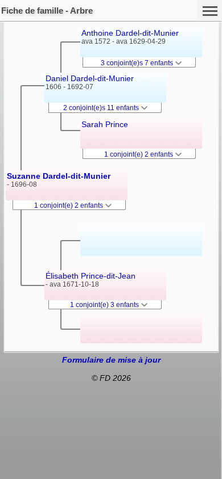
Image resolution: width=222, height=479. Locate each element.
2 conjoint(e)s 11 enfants (102, 108)
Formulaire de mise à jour (111, 359)
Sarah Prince (104, 124)
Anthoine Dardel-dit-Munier (130, 32)
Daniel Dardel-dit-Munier (90, 78)
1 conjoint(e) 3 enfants (105, 305)
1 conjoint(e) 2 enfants (69, 205)
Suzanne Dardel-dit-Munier (58, 175)
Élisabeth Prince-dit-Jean (90, 275)
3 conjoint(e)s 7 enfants (138, 63)
